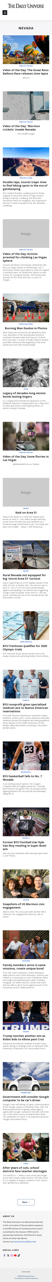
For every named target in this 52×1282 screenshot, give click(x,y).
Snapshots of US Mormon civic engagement (24, 905)
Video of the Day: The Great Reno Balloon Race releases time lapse (26, 71)
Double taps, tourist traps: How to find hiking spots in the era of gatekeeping (25, 185)
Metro (26, 508)
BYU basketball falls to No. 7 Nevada (22, 777)
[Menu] (4, 12)
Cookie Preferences (31, 1278)
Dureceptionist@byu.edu (25, 1241)
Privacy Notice (19, 1278)
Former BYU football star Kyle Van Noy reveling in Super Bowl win (24, 845)
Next (24, 1202)
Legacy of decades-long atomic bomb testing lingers (24, 394)
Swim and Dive (26, 642)
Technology (26, 1092)
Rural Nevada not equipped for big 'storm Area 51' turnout (24, 576)
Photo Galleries (26, 324)
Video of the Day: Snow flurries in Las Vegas (26, 458)
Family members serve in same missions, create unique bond (24, 966)
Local (26, 1163)
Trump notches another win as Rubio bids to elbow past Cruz (24, 1037)
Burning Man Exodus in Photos (26, 328)
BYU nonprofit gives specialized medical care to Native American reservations (25, 708)
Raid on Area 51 (26, 512)
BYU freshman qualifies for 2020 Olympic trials (25, 647)
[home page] (26, 7)
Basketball (26, 772)
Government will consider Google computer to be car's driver (26, 1098)
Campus (26, 700)
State (26, 389)
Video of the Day (26, 66)
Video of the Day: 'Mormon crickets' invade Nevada (21, 127)
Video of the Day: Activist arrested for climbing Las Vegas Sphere (25, 257)
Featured (26, 961)
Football (26, 838)
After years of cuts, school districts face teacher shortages (25, 1169)
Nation (26, 900)
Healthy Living (26, 178)
